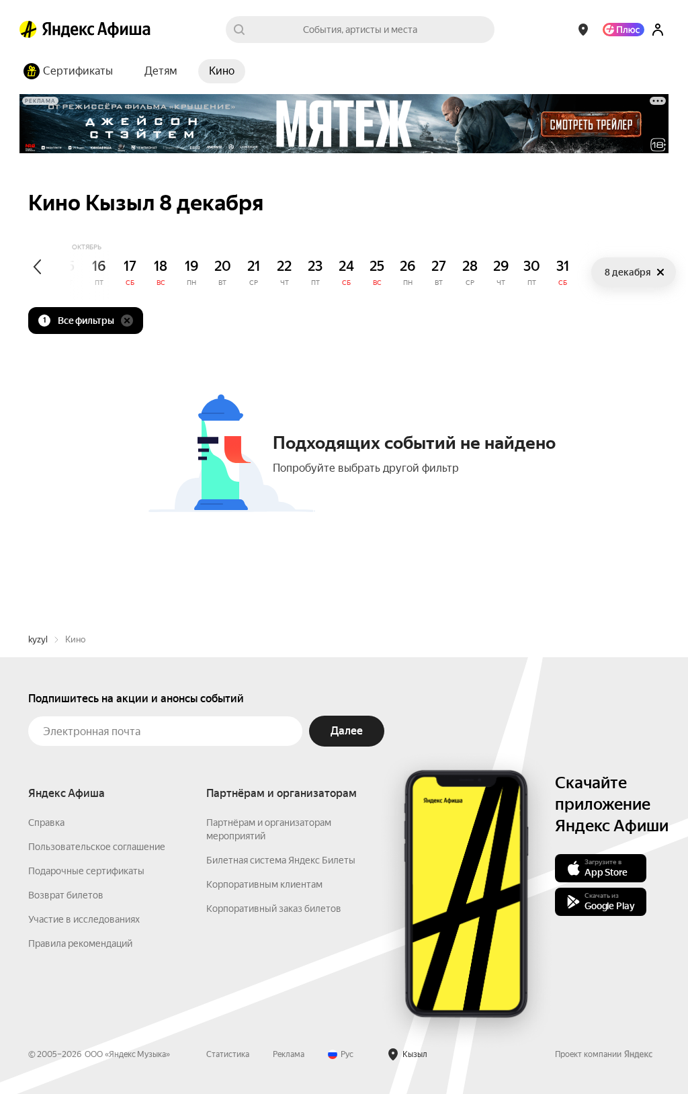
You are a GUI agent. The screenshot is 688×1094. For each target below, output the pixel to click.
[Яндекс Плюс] (623, 29)
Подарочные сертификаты (86, 871)
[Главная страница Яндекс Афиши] (28, 29)
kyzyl (38, 639)
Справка (46, 822)
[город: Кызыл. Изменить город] (583, 29)
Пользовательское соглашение (96, 846)
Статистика (227, 1054)
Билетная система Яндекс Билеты (280, 860)
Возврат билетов (65, 895)
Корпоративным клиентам (264, 884)
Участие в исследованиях (84, 919)
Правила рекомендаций (80, 943)
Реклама (288, 1054)
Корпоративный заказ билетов (273, 908)
